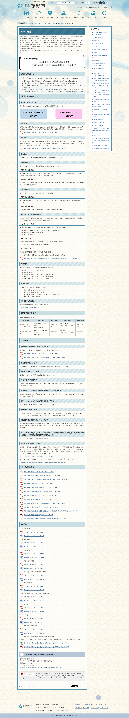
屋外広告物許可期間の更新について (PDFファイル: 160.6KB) (42, 476)
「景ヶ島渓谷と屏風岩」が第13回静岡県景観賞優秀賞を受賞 (101, 130)
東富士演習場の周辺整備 (99, 49)
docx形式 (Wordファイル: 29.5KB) (34, 633)
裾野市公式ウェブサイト (35, 23)
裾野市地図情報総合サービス (31, 307)
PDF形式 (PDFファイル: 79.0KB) (34, 597)
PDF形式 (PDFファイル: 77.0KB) (34, 564)
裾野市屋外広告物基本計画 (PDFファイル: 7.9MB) (39, 515)
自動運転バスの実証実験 (99, 145)
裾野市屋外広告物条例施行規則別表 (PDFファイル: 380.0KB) (42, 491)
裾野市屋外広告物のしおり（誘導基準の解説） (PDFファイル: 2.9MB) (45, 149)
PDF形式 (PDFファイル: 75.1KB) (34, 586)
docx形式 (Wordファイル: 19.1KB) (34, 536)
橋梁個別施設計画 (97, 119)
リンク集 (86, 708)
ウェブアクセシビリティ (103, 704)
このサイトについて (88, 704)
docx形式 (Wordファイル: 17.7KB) (34, 546)
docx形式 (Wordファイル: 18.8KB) (34, 611)
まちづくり (61, 23)
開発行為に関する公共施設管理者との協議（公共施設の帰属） (100, 140)
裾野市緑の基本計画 (98, 122)
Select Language (65, 2)
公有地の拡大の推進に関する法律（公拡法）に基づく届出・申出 (100, 85)
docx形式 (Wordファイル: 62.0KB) (34, 557)
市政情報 (104, 17)
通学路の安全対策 (97, 125)
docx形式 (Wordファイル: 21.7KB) (34, 601)
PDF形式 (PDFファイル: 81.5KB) (34, 532)
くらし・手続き (26, 17)
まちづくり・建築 (79, 17)
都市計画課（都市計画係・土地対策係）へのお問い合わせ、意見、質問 (41, 667)
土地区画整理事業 (97, 37)
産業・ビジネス (92, 17)
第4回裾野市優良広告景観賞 (100, 148)
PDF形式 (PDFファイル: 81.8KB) (34, 575)
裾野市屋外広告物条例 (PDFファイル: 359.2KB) (38, 483)
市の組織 (80, 7)
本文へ (53, 2)
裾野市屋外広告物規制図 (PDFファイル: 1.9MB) (38, 499)
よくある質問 (92, 7)
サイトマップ (95, 708)
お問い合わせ (105, 7)
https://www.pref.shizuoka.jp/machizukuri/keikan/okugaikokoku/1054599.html (43, 462)
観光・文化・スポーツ (63, 17)
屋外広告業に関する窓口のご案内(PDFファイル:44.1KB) (37, 456)
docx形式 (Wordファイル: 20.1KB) (34, 579)
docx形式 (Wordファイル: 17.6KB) (34, 590)
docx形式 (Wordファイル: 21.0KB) (34, 568)
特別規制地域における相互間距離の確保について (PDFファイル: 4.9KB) (45, 519)
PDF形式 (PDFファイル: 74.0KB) (34, 607)
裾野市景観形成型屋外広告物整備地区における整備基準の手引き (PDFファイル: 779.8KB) (50, 258)
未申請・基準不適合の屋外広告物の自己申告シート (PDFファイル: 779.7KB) (46, 647)
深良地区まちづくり (98, 135)
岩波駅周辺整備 (96, 40)
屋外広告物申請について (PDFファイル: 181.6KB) (39, 472)
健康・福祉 (50, 17)
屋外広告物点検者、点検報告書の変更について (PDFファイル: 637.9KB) (45, 479)
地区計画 (94, 46)
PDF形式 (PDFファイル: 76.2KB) (34, 618)
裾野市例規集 (79, 708)
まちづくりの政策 (97, 43)
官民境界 (94, 52)
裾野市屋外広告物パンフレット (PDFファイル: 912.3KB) (41, 132)
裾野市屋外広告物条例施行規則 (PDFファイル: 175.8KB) (41, 487)
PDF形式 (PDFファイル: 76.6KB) (34, 543)
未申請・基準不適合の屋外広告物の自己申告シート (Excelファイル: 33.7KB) (46, 643)
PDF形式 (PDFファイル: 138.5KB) (34, 553)
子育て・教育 (39, 17)
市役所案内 (78, 704)
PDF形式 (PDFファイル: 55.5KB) (34, 629)
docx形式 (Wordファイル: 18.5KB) (34, 622)
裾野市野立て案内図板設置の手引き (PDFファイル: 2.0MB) (41, 507)
